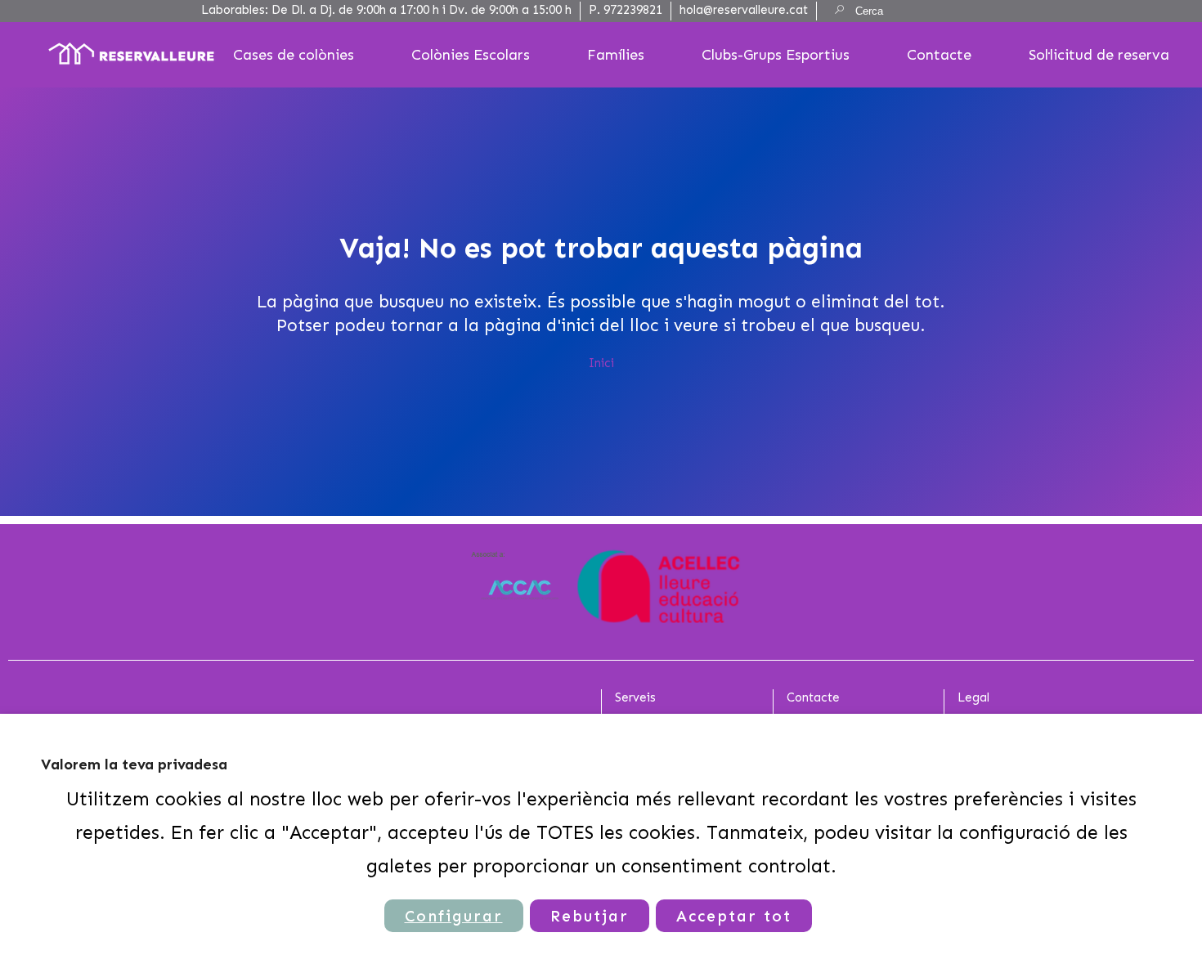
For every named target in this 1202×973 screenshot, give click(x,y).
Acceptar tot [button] (734, 916)
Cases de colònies (293, 55)
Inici (601, 363)
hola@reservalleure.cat (743, 9)
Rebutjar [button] (589, 916)
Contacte (939, 55)
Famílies (615, 55)
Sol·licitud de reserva (1099, 55)
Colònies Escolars (470, 55)
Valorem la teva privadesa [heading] (134, 764)
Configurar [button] (454, 916)
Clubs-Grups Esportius (776, 55)
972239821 (632, 9)
